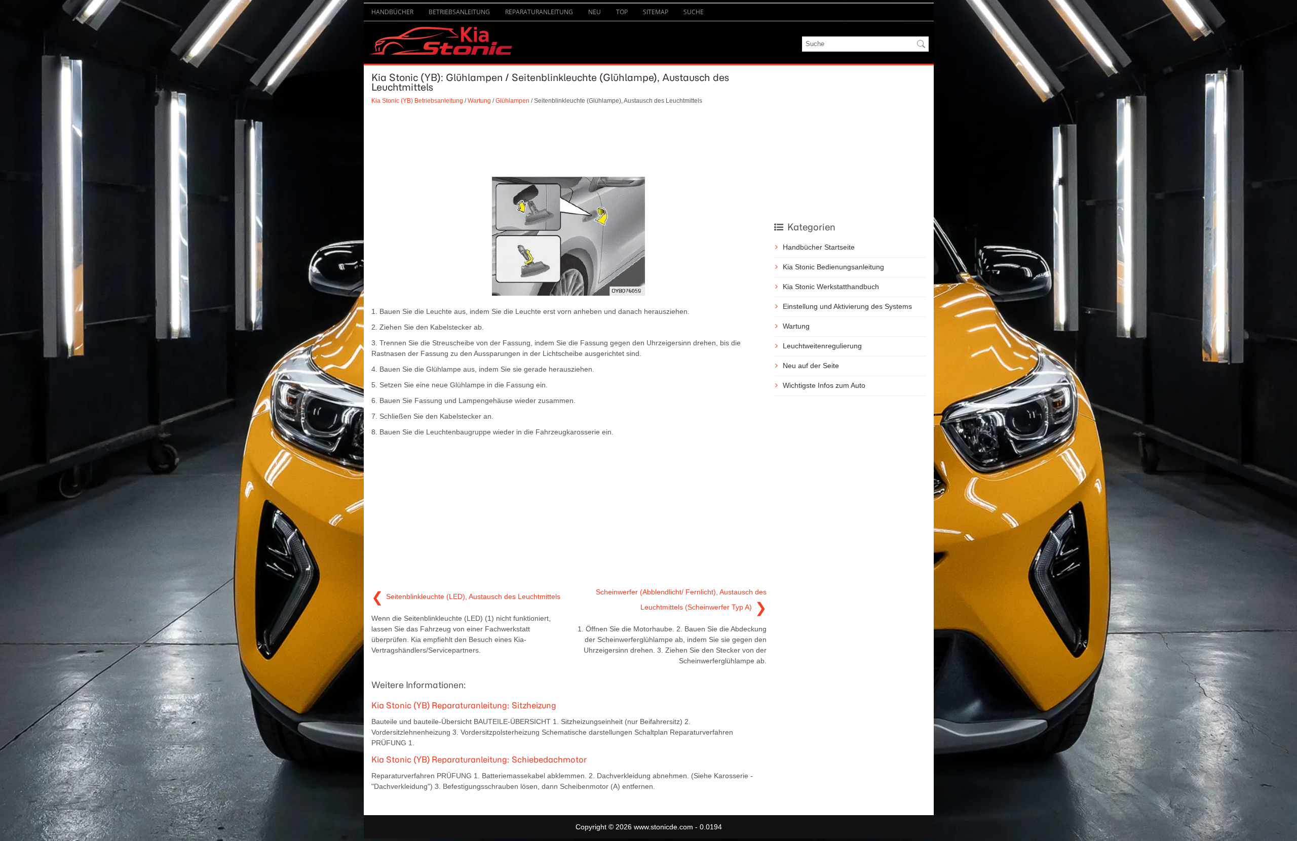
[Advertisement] (569, 140)
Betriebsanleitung (459, 12)
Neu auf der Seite (811, 366)
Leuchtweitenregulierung (822, 346)
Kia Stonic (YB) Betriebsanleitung (417, 100)
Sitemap (655, 12)
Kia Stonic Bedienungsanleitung (833, 267)
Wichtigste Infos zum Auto (824, 385)
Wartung (479, 100)
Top (622, 12)
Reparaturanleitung (539, 12)
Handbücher (392, 12)
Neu (594, 12)
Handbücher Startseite (819, 247)
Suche (693, 12)
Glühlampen (512, 100)
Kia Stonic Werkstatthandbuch (831, 287)
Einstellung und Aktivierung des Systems (847, 306)
